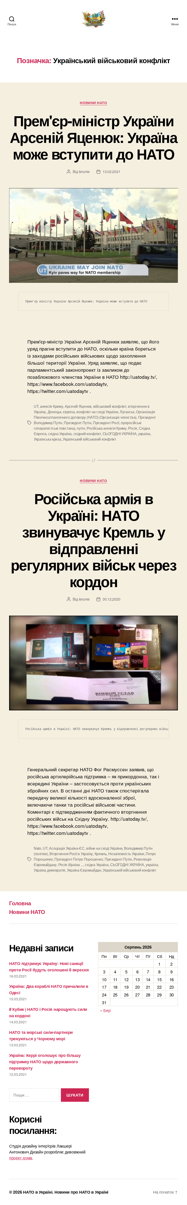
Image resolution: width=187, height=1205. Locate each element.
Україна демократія (49, 870)
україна (144, 433)
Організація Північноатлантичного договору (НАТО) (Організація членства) (94, 414)
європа (69, 411)
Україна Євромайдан (84, 870)
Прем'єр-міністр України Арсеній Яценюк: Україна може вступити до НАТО (93, 137)
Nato (37, 848)
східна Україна (60, 433)
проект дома (20, 1158)
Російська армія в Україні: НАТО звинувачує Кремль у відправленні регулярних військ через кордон (93, 540)
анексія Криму (51, 406)
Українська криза (47, 439)
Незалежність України (126, 853)
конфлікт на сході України (97, 411)
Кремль (101, 853)
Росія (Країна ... (70, 864)
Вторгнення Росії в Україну (71, 853)
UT (36, 406)
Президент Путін (77, 422)
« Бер (105, 1010)
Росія (132, 428)
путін (81, 428)
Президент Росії (106, 422)
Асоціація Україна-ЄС (67, 848)
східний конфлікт (87, 433)
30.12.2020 (111, 599)
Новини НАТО (93, 103)
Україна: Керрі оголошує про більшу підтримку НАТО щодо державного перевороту (45, 1061)
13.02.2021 (111, 171)
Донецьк (54, 411)
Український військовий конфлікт (89, 439)
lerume (84, 171)
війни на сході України (104, 848)
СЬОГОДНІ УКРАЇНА (120, 433)
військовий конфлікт (109, 406)
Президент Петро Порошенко (79, 859)
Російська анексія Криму (107, 428)
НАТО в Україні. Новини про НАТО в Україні (65, 1192)
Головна (20, 903)
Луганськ (127, 411)
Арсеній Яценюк (78, 406)
